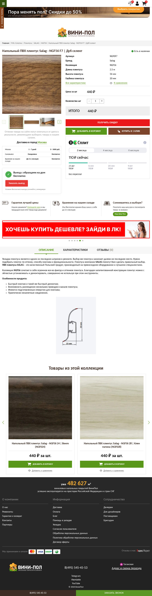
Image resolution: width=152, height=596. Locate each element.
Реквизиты (7, 512)
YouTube (76, 583)
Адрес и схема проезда (126, 568)
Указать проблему (2, 16)
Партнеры (7, 525)
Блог (55, 516)
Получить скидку (108, 122)
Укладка (57, 525)
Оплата (56, 512)
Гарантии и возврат (12, 516)
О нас (5, 507)
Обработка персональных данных (70, 533)
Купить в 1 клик (130, 131)
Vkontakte (76, 580)
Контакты (7, 520)
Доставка (57, 507)
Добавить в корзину (88, 131)
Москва (42, 142)
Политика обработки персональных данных (75, 538)
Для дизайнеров (112, 512)
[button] (59, 122)
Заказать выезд (17, 183)
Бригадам (109, 520)
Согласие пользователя (64, 529)
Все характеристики (76, 83)
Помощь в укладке (62, 520)
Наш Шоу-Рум (120, 214)
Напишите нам (33, 207)
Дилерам (108, 507)
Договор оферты (61, 542)
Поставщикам (111, 516)
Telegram (76, 576)
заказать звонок (114, 593)
